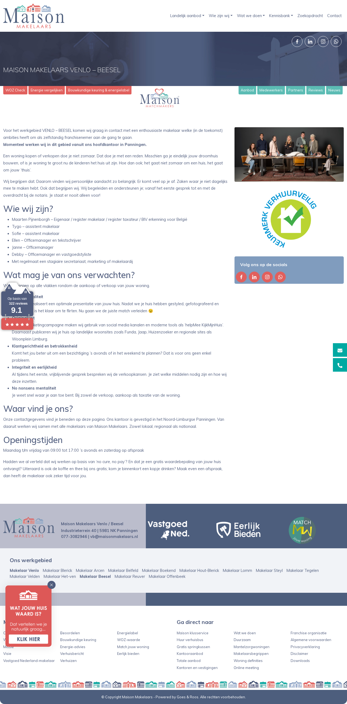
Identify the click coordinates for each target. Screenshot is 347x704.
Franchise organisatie (309, 633)
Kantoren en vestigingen (197, 667)
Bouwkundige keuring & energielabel (98, 90)
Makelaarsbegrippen (251, 653)
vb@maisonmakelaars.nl (114, 536)
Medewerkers (271, 90)
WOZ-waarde (128, 640)
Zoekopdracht (310, 15)
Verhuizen (68, 660)
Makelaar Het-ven (60, 576)
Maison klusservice (192, 633)
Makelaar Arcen (90, 570)
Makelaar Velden (25, 576)
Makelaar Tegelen (303, 570)
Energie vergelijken (47, 90)
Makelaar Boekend (159, 570)
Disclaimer (299, 653)
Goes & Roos (187, 697)
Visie (7, 653)
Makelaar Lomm (237, 570)
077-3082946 (74, 536)
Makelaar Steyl (269, 570)
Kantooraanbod (190, 653)
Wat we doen (249, 15)
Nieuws (334, 90)
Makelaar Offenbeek (167, 576)
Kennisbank (279, 15)
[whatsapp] (336, 41)
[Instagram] (323, 41)
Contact (334, 15)
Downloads (300, 660)
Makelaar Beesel (95, 576)
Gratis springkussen (193, 647)
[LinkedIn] (310, 41)
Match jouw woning (133, 647)
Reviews (316, 90)
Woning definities (248, 660)
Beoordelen (70, 633)
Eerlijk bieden (128, 653)
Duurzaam (242, 640)
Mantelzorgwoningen (251, 647)
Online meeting (246, 667)
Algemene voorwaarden (311, 640)
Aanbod (247, 90)
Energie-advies (72, 647)
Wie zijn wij (219, 15)
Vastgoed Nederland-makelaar (29, 660)
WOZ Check (15, 90)
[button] (51, 585)
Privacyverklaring (305, 647)
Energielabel (127, 633)
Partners (295, 90)
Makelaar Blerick (57, 570)
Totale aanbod (189, 660)
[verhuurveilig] (289, 219)
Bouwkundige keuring (78, 640)
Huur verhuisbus (190, 640)
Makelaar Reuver (130, 576)
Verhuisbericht (72, 653)
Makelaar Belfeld (123, 570)
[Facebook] (297, 41)
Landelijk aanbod (185, 15)
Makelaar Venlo (24, 570)
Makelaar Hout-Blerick (199, 570)
